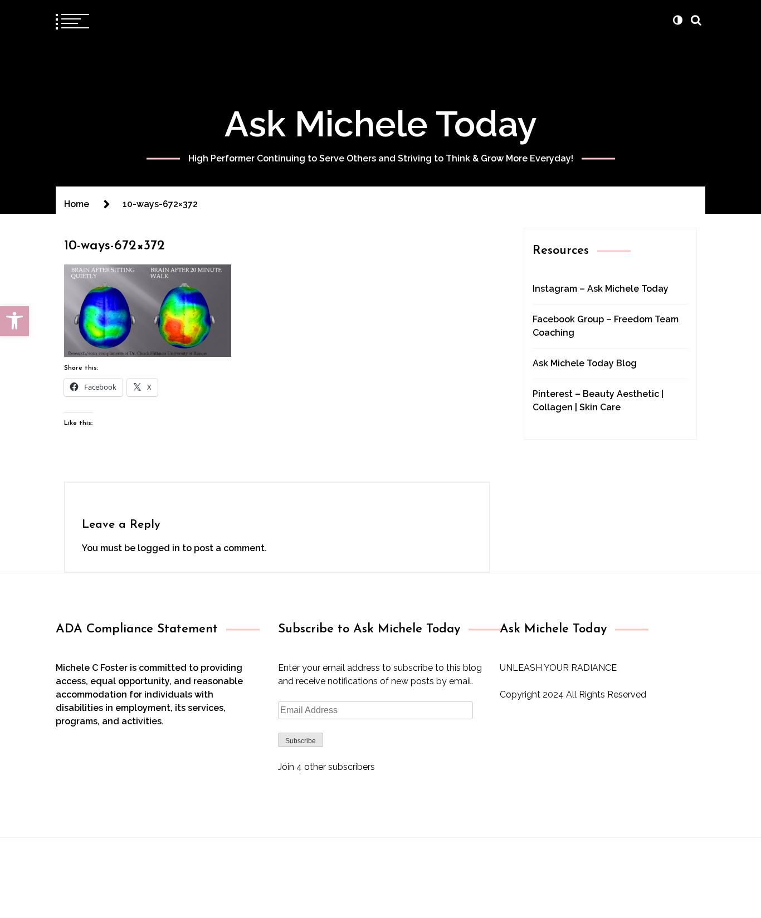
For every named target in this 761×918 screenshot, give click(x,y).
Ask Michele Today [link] (381, 124)
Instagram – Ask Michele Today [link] (601, 288)
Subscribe (300, 741)
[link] (14, 321)
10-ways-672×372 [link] (114, 246)
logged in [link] (159, 548)
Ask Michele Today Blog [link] (585, 363)
